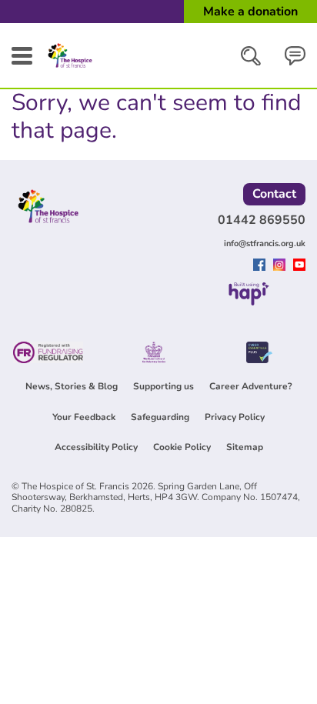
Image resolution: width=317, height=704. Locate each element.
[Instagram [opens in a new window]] (281, 266)
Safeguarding (160, 417)
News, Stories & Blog (71, 386)
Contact (274, 193)
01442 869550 (261, 220)
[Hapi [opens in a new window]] (248, 301)
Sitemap (244, 447)
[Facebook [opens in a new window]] (261, 266)
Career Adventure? (250, 386)
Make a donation (250, 11)
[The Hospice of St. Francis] (70, 67)
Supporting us (163, 386)
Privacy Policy (235, 417)
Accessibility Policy (96, 447)
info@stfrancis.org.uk (264, 243)
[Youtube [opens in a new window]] (299, 266)
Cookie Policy (182, 447)
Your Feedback (83, 417)
